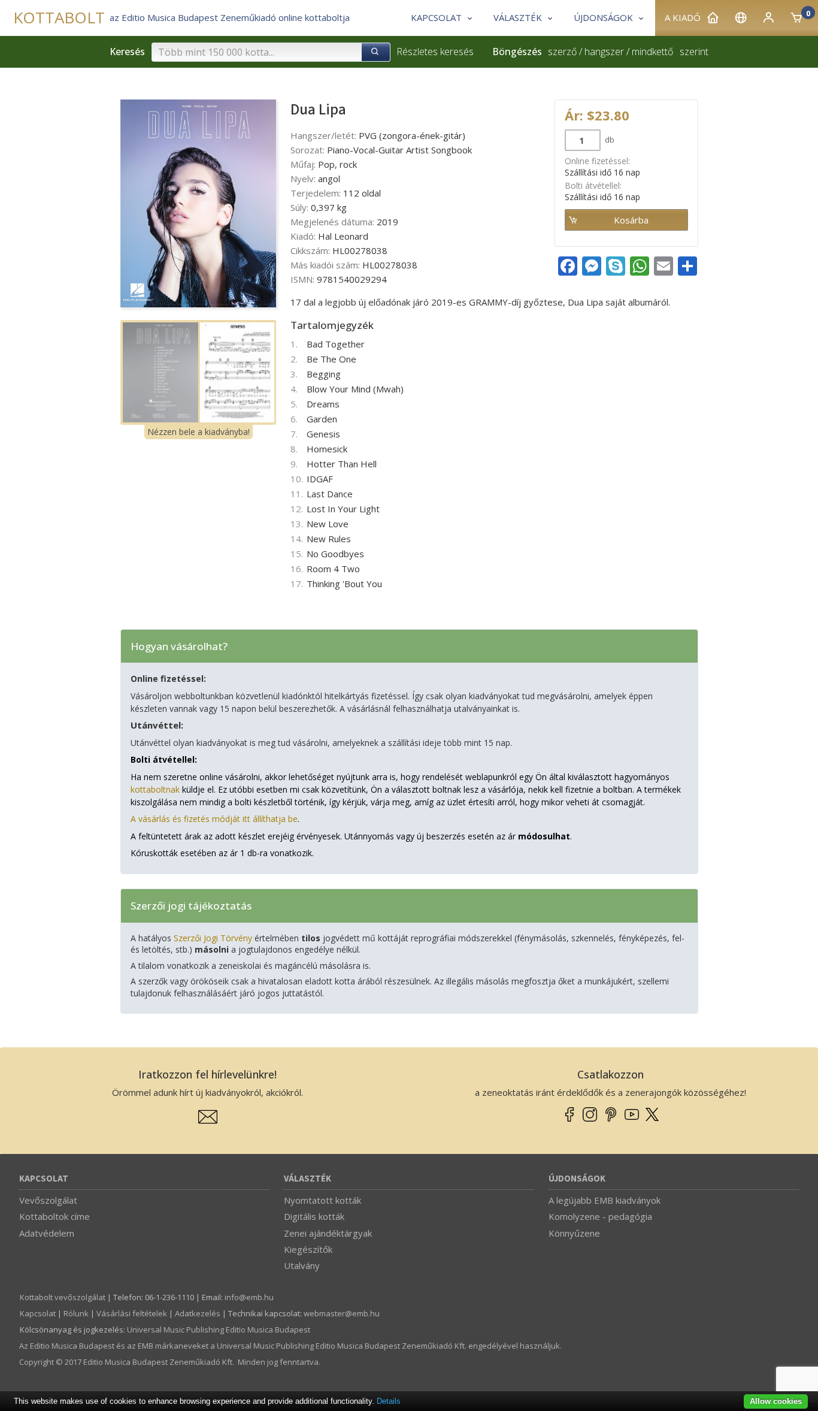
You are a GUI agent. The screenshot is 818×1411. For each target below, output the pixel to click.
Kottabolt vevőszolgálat (62, 1297)
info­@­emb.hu (249, 1297)
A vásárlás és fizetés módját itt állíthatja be (214, 818)
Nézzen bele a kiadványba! (198, 431)
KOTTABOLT (59, 18)
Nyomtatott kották (322, 1200)
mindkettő (652, 51)
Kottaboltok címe (54, 1216)
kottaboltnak (155, 789)
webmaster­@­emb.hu (342, 1313)
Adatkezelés (197, 1313)
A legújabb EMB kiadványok (605, 1200)
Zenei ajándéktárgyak (328, 1233)
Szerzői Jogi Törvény (213, 938)
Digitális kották (314, 1216)
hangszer (604, 51)
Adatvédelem (46, 1233)
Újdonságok (577, 1179)
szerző (562, 51)
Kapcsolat (43, 1179)
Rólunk (76, 1313)
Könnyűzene (574, 1233)
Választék (307, 1179)
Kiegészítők (308, 1249)
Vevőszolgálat (48, 1200)
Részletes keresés (435, 52)
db (608, 139)
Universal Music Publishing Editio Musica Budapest (218, 1329)
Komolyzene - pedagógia (600, 1216)
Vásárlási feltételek (131, 1313)
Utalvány (302, 1265)
